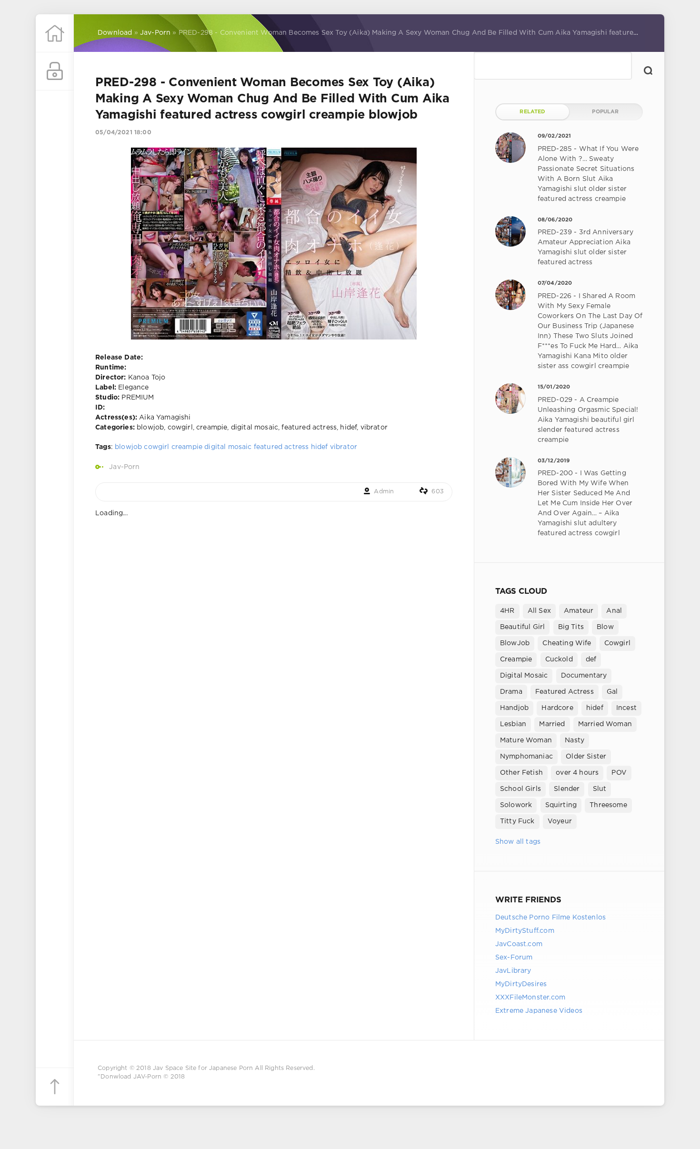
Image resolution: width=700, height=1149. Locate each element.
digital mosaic (227, 447)
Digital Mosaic (524, 676)
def (591, 659)
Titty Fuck (517, 821)
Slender (567, 789)
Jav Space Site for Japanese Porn (203, 1068)
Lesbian (513, 724)
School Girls (520, 789)
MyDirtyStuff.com (524, 931)
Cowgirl (617, 643)
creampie (186, 447)
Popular (605, 112)
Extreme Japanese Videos (538, 1011)
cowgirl (156, 447)
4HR (507, 611)
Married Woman (605, 724)
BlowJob (515, 643)
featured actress (281, 447)
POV (619, 773)
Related (532, 112)
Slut (600, 789)
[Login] (55, 71)
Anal (614, 611)
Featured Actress (564, 692)
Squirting (561, 805)
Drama (511, 692)
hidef (319, 447)
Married (552, 724)
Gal (612, 692)
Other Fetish (521, 773)
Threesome (608, 805)
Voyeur (560, 821)
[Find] (648, 70)
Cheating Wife (566, 643)
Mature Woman (526, 740)
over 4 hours (577, 773)
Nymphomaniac (526, 756)
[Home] (55, 33)
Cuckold (559, 659)
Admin (384, 491)
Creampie (516, 659)
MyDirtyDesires (521, 984)
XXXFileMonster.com (530, 997)
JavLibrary (513, 971)
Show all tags (517, 842)
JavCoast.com (518, 944)
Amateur (578, 611)
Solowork (516, 805)
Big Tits (571, 627)
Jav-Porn (124, 467)
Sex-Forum (514, 957)
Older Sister (586, 756)
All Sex (539, 611)
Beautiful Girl (522, 627)
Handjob (514, 708)
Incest (626, 708)
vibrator (343, 447)
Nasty (574, 740)
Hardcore (557, 708)
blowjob (128, 447)
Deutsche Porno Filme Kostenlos (550, 917)
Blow (605, 627)
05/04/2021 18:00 (123, 132)
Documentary (584, 676)
